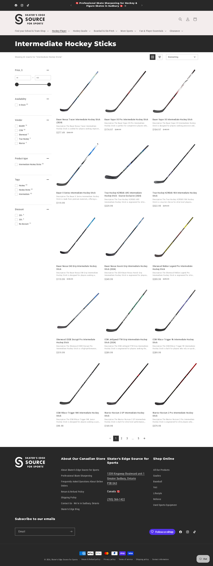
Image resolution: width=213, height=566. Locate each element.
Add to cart (78, 112)
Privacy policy (110, 559)
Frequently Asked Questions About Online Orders (82, 483)
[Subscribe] (71, 531)
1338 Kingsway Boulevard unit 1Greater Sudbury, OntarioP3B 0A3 (126, 478)
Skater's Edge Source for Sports (64, 560)
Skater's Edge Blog (70, 509)
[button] (31, 30)
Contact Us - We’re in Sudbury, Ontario (80, 503)
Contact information (160, 559)
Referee (157, 499)
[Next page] (144, 438)
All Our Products (161, 469)
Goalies (157, 475)
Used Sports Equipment (165, 505)
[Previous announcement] (71, 5)
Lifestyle (157, 493)
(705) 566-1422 (116, 499)
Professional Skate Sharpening (76, 475)
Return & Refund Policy (72, 491)
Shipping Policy (69, 497)
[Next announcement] (142, 5)
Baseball (157, 481)
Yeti (155, 487)
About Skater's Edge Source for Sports (80, 469)
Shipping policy (142, 559)
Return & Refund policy (91, 559)
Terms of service (126, 559)
